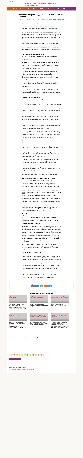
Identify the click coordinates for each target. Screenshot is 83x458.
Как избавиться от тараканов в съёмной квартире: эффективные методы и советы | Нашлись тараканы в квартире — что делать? (39, 325)
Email (24, 337)
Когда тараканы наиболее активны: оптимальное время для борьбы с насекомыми (39, 305)
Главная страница (12, 12)
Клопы (42, 8)
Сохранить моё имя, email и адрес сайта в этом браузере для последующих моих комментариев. (29, 356)
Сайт (37, 337)
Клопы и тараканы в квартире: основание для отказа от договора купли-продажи (59, 323)
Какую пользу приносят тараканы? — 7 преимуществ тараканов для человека (58, 305)
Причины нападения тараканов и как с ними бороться (18, 305)
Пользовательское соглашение (27, 369)
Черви (52, 8)
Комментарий (12, 341)
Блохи (47, 8)
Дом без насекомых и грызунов (40, 4)
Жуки (58, 8)
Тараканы (35, 8)
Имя (10, 337)
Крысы (63, 8)
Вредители (22, 8)
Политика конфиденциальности (15, 369)
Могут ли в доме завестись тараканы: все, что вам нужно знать (17, 323)
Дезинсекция (14, 8)
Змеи (29, 8)
